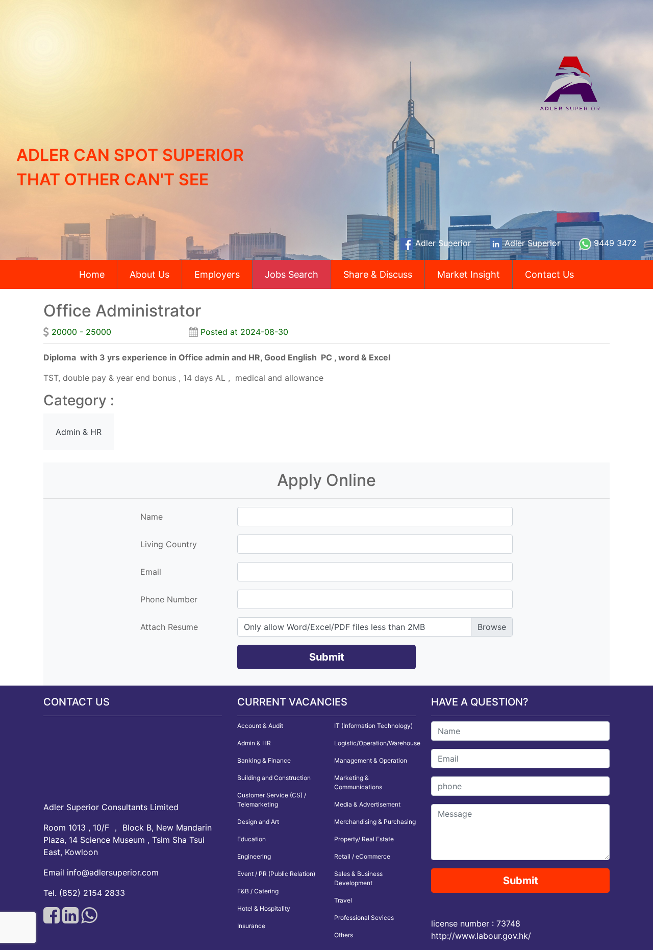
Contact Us (549, 274)
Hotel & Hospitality (263, 908)
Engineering (254, 856)
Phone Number (168, 599)
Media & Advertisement (367, 804)
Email (150, 572)
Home (92, 274)
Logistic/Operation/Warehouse (377, 743)
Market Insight (468, 274)
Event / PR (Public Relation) (276, 874)
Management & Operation (370, 760)
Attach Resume (169, 627)
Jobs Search (291, 274)
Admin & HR (254, 743)
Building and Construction (274, 778)
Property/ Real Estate (364, 839)
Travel (343, 900)
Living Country (168, 544)
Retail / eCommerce (362, 856)
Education (251, 839)
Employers (217, 274)
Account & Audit (260, 725)
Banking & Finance (264, 760)
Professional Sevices (364, 917)
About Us (149, 274)
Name (151, 516)
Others (343, 935)
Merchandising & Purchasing (375, 821)
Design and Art (258, 821)
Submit (326, 657)
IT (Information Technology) (373, 725)
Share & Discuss (377, 274)
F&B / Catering (258, 891)
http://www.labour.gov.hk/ (481, 936)
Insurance (251, 926)
